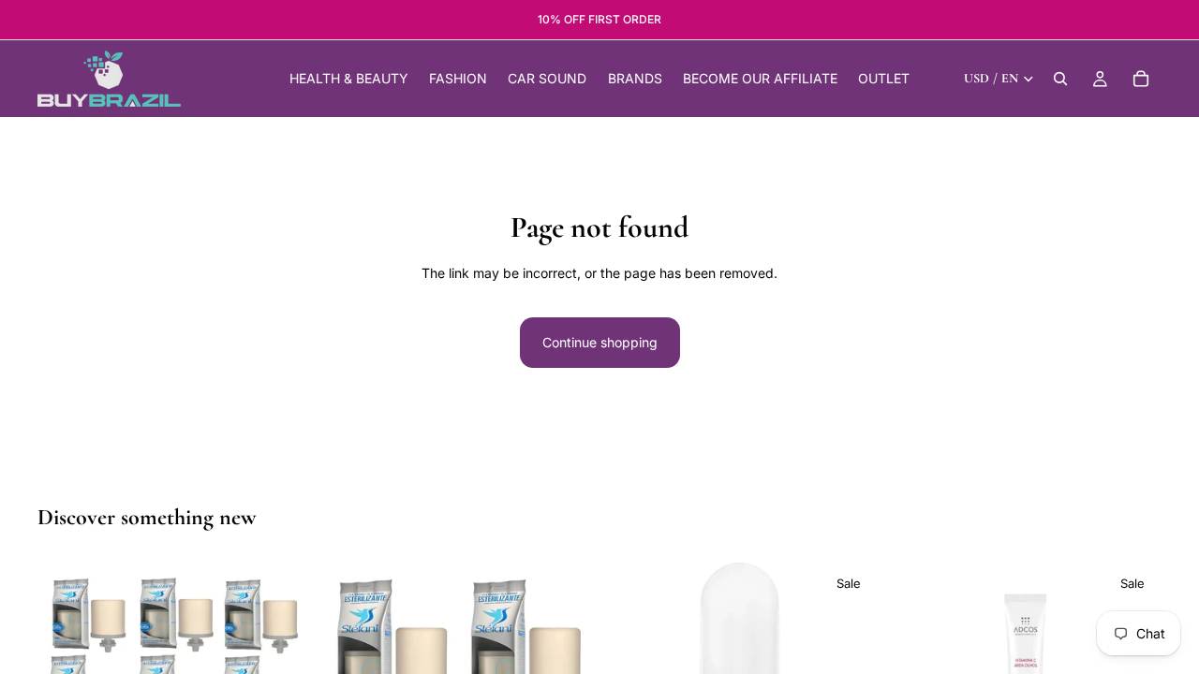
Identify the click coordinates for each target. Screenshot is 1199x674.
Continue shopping (600, 342)
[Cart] (1141, 78)
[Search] (1060, 78)
